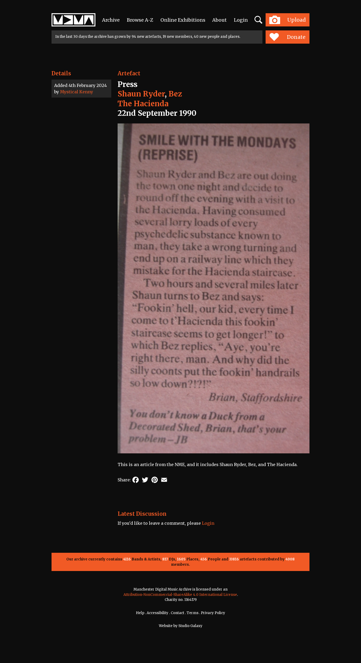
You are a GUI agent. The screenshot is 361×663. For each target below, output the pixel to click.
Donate (296, 37)
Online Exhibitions (182, 20)
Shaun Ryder (141, 94)
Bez (175, 94)
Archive (111, 20)
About (219, 20)
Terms (192, 613)
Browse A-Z (140, 20)
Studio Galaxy (190, 626)
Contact (177, 613)
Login (241, 20)
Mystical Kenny (76, 91)
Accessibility (157, 613)
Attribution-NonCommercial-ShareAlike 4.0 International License (180, 594)
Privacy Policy (213, 613)
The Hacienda (143, 103)
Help (140, 613)
